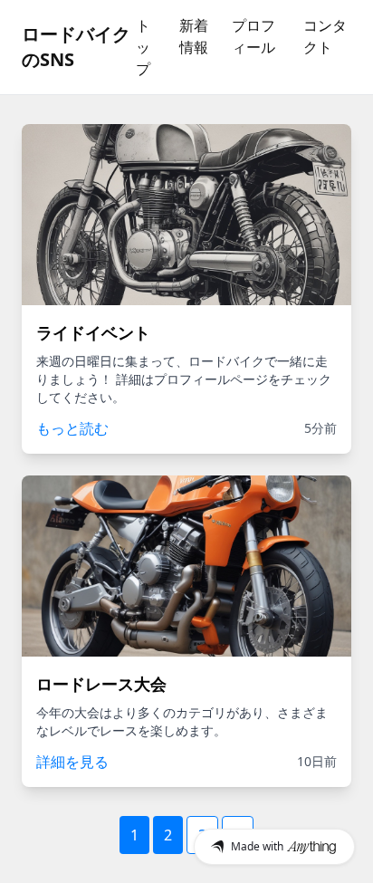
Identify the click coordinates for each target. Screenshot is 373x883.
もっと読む (72, 428)
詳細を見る (72, 762)
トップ (143, 47)
